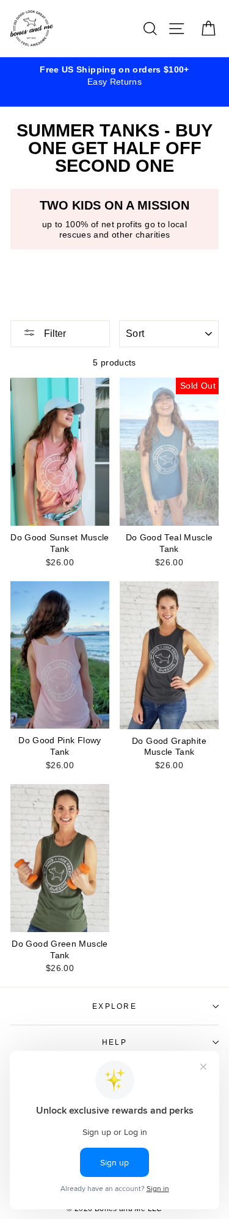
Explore (114, 1006)
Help (114, 1042)
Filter (54, 333)
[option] (114, 75)
